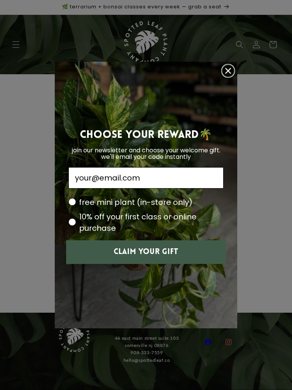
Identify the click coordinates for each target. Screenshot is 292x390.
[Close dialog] (228, 71)
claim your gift (146, 252)
